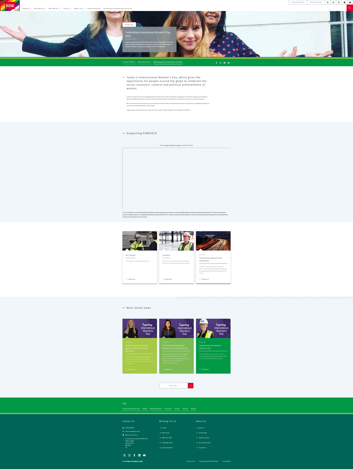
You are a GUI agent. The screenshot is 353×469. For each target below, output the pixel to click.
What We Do (53, 8)
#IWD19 (144, 408)
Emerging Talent (167, 443)
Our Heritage (203, 433)
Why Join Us (166, 433)
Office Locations (316, 2)
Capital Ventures (94, 8)
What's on (78, 8)
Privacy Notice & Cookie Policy (208, 461)
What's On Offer (167, 438)
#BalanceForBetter (156, 408)
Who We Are (39, 8)
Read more (131, 279)
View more (173, 386)
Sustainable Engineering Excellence (118, 8)
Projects (25, 8)
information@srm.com (132, 431)
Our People (168, 408)
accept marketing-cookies (172, 145)
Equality (193, 408)
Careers (66, 8)
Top (349, 466)
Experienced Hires (167, 448)
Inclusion (177, 408)
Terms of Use (190, 461)
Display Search (350, 8)
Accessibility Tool (298, 2)
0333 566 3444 (129, 428)
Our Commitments (205, 443)
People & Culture (204, 438)
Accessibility (227, 461)
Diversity (185, 408)
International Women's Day (131, 408)
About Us (201, 428)
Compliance (202, 448)
